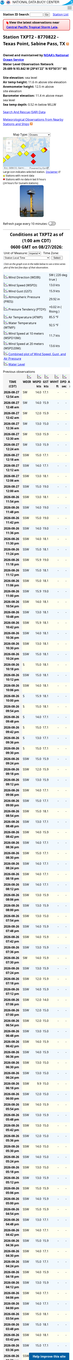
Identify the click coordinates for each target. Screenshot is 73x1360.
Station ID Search (16, 14)
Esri (44, 168)
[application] (26, 153)
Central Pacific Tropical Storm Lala (31, 27)
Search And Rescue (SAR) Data (24, 112)
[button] (9, 143)
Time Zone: (51, 253)
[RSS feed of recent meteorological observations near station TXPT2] (31, 124)
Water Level (16, 364)
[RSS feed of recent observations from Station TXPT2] (67, 43)
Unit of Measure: (16, 253)
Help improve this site (49, 1356)
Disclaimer (52, 172)
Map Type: (20, 134)
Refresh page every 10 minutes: (25, 224)
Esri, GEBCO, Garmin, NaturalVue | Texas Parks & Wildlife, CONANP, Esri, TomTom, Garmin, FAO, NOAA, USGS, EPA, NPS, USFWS (16, 168)
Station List (61, 14)
